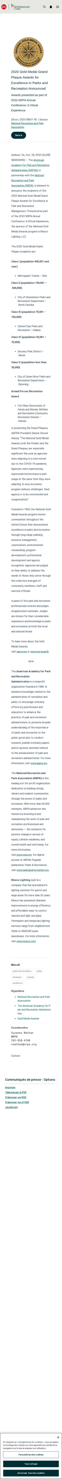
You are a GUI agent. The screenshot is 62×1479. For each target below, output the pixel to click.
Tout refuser (31, 1464)
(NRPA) (28, 185)
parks (39, 971)
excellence (17, 983)
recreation (17, 977)
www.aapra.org (39, 763)
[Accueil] (15, 7)
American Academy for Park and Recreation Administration (30, 165)
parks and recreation (22, 971)
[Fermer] (58, 1437)
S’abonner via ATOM (17, 1102)
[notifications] (51, 7)
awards (30, 977)
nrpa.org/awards (40, 651)
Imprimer (10, 1087)
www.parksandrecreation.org (33, 870)
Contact (15, 1055)
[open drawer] (57, 7)
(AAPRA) (33, 170)
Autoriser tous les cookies (30, 1473)
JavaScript (11, 1107)
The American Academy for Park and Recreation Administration (34, 1009)
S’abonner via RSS (15, 1097)
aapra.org (22, 651)
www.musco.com (26, 941)
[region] (31, 1456)
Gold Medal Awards (28, 1018)
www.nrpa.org (24, 854)
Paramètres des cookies (31, 1454)
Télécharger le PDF (16, 1092)
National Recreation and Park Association (27, 180)
